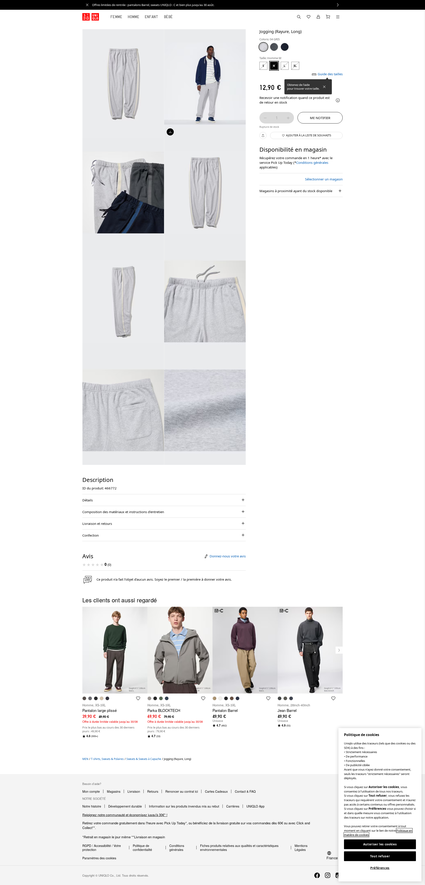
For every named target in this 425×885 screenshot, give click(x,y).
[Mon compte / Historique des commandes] (318, 17)
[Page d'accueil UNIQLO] (90, 17)
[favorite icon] (138, 698)
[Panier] (328, 17)
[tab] (116, 17)
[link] (217, 5)
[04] (263, 47)
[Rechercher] (338, 17)
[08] (274, 47)
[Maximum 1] (288, 118)
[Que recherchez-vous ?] (299, 17)
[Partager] (263, 135)
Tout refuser (380, 856)
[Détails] (338, 100)
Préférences (380, 868)
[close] (87, 5)
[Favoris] (308, 17)
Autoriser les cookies (380, 844)
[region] (379, 804)
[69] (285, 47)
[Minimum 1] (265, 118)
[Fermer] (324, 87)
